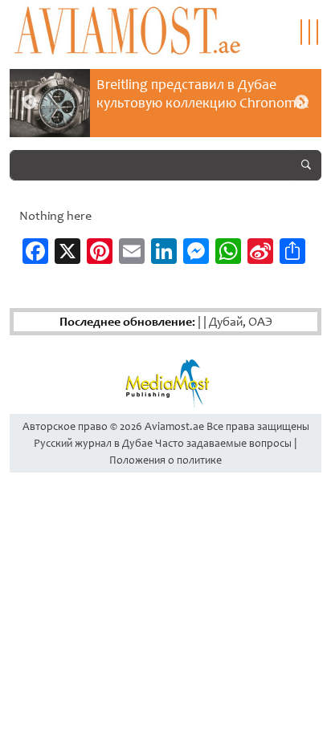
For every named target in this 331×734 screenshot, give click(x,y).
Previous (30, 103)
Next (301, 103)
